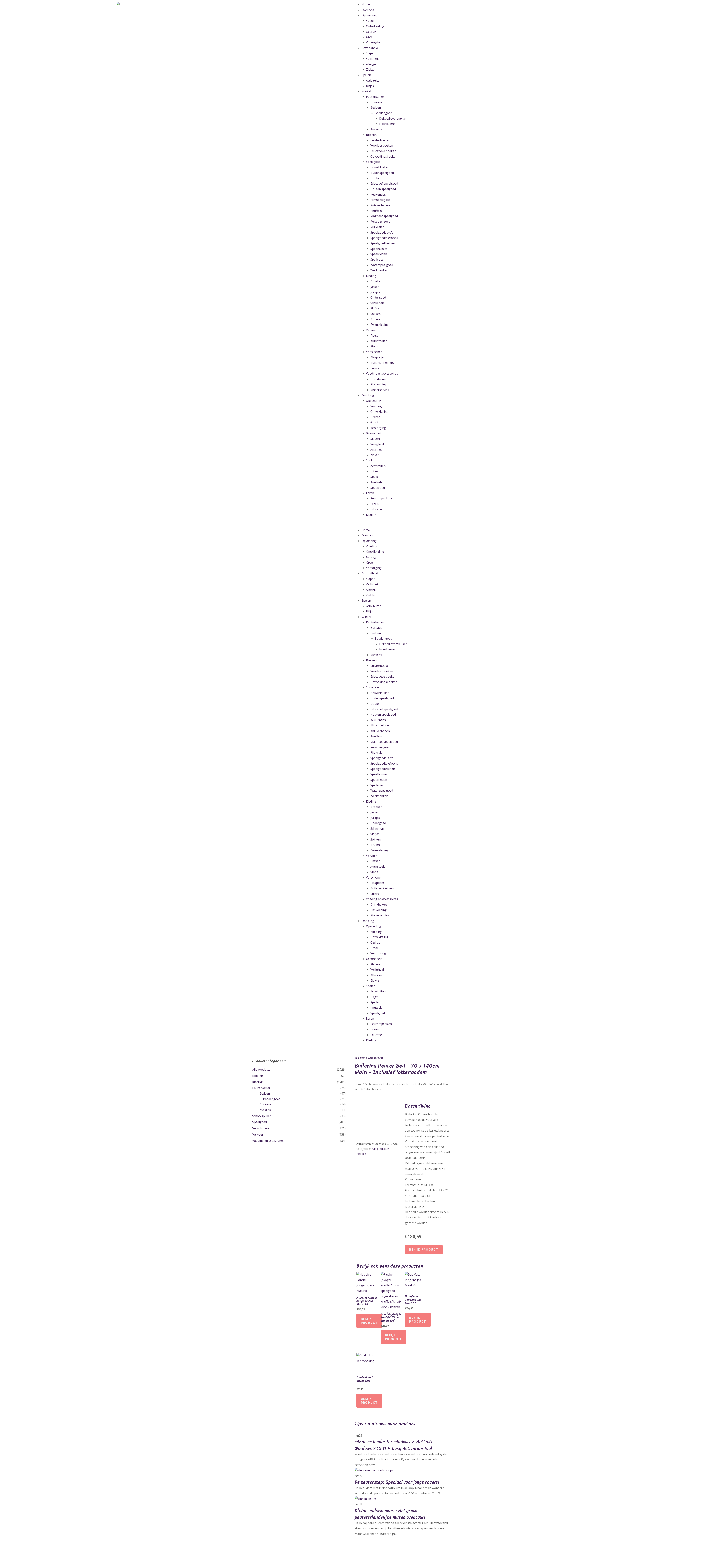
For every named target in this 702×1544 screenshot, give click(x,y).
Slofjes (375, 308)
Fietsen (375, 336)
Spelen (366, 75)
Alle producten (262, 1070)
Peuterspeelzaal (381, 498)
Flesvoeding (378, 384)
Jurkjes (375, 292)
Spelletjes (377, 260)
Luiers (374, 368)
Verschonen (374, 352)
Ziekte (370, 69)
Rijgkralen (377, 227)
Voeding (371, 21)
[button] (526, 524)
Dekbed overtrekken (393, 118)
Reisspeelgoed (380, 222)
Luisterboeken (380, 140)
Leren (370, 493)
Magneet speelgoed (384, 216)
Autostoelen (378, 341)
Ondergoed (378, 298)
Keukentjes (378, 194)
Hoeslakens (387, 124)
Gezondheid (370, 48)
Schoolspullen (261, 1116)
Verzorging (374, 42)
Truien (375, 319)
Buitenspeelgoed (382, 173)
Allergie (371, 64)
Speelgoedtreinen (382, 243)
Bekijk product (423, 1250)
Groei (369, 37)
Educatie (376, 509)
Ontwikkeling (375, 26)
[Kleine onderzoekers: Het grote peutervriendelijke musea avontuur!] (365, 1499)
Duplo (374, 178)
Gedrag (371, 32)
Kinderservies (379, 390)
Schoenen (377, 303)
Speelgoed (373, 162)
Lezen (374, 504)
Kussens (376, 129)
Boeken (371, 135)
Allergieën (377, 450)
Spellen (375, 477)
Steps (374, 346)
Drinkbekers (379, 379)
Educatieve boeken (383, 151)
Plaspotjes (377, 357)
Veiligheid (372, 59)
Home (366, 4)
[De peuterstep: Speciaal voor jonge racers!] (374, 1470)
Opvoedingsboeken (383, 156)
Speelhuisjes (379, 249)
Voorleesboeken (381, 145)
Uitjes (370, 86)
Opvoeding (369, 15)
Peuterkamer (375, 97)
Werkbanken (379, 270)
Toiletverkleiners (382, 363)
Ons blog (368, 395)
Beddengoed (383, 113)
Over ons (368, 10)
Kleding (371, 276)
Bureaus (376, 102)
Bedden (375, 107)
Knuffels (376, 211)
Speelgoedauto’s (381, 232)
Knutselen (377, 482)
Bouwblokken (379, 167)
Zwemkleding (379, 325)
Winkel (366, 91)
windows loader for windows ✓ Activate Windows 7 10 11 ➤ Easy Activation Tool (394, 1445)
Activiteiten (373, 80)
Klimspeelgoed (380, 200)
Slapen (370, 53)
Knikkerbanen (380, 205)
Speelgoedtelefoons (384, 238)
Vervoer (371, 330)
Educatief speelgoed (384, 183)
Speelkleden (378, 254)
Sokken (375, 314)
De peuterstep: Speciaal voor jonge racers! (397, 1482)
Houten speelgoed (383, 189)
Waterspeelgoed (381, 265)
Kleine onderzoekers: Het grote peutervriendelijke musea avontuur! (390, 1514)
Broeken (376, 281)
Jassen (374, 287)
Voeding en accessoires (382, 374)
